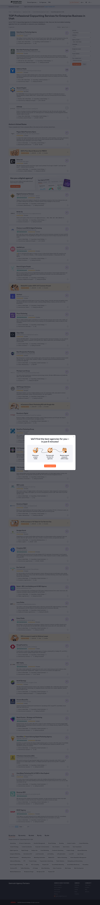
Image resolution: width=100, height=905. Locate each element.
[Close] (74, 436)
